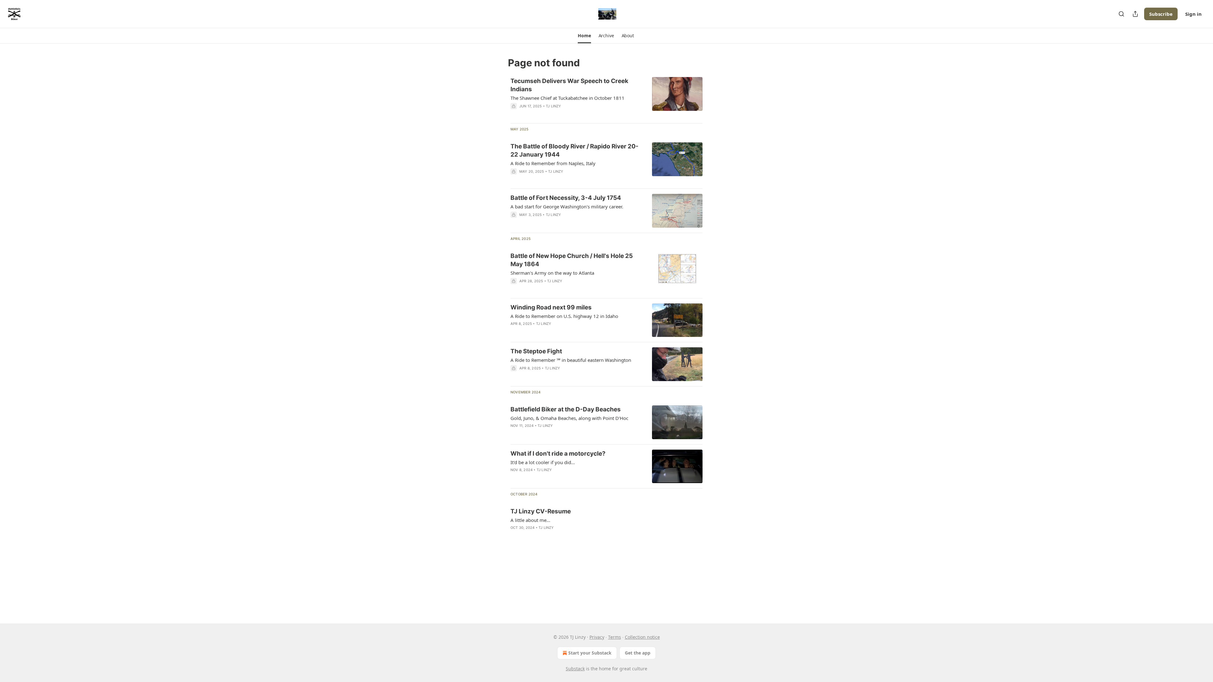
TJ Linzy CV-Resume (540, 511)
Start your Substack (590, 653)
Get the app (637, 653)
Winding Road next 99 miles (551, 307)
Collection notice (642, 637)
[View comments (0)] (556, 332)
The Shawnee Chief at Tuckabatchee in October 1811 (567, 98)
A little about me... (530, 520)
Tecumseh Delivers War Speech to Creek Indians (569, 85)
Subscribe (1161, 14)
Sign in (1193, 14)
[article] (606, 98)
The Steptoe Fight (536, 351)
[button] (584, 35)
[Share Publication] (1135, 14)
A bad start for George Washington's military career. (566, 206)
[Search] (1121, 14)
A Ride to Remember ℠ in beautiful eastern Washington (570, 360)
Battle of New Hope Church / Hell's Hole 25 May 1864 (571, 260)
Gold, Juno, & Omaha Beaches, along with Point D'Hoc (569, 418)
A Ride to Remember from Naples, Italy (552, 163)
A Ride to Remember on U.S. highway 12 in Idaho (564, 316)
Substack (575, 669)
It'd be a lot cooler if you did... (542, 462)
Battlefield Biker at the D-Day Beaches (565, 409)
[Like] (514, 332)
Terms (614, 637)
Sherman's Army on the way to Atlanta (552, 273)
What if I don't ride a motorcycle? (558, 453)
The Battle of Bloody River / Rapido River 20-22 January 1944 (574, 150)
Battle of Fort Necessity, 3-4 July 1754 (565, 197)
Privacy (596, 637)
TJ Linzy (553, 106)
